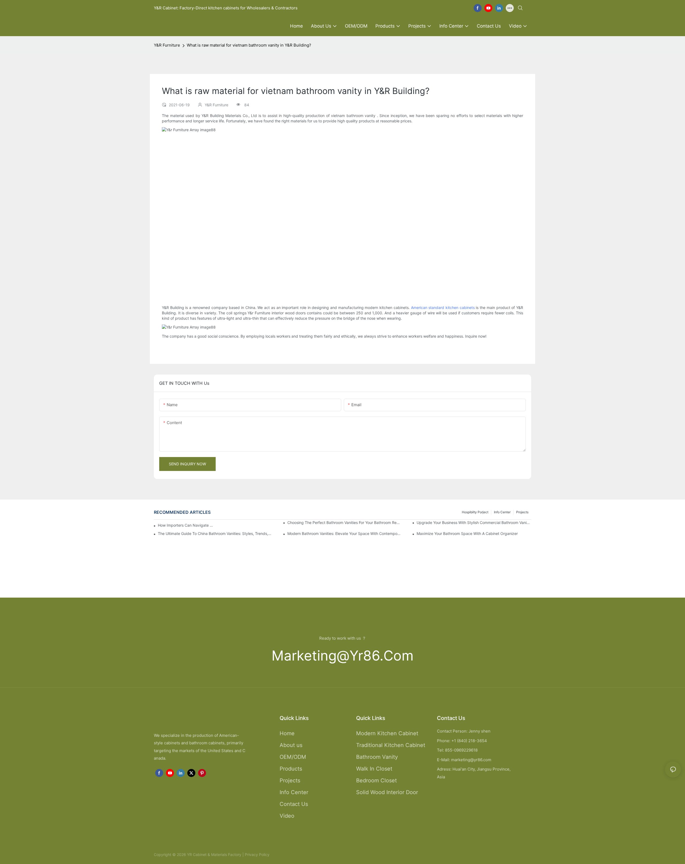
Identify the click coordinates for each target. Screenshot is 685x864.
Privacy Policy (257, 854)
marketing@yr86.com (343, 655)
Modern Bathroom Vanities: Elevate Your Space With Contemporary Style (344, 533)
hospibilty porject (475, 512)
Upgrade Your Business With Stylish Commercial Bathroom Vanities (474, 522)
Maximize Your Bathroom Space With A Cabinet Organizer (467, 533)
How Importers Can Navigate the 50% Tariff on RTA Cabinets (185, 525)
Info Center (502, 512)
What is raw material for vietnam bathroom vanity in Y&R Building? (249, 45)
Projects (522, 512)
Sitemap (277, 854)
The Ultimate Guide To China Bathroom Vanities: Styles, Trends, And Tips (215, 533)
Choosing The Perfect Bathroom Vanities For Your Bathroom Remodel (344, 522)
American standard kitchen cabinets (443, 307)
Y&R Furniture (167, 45)
